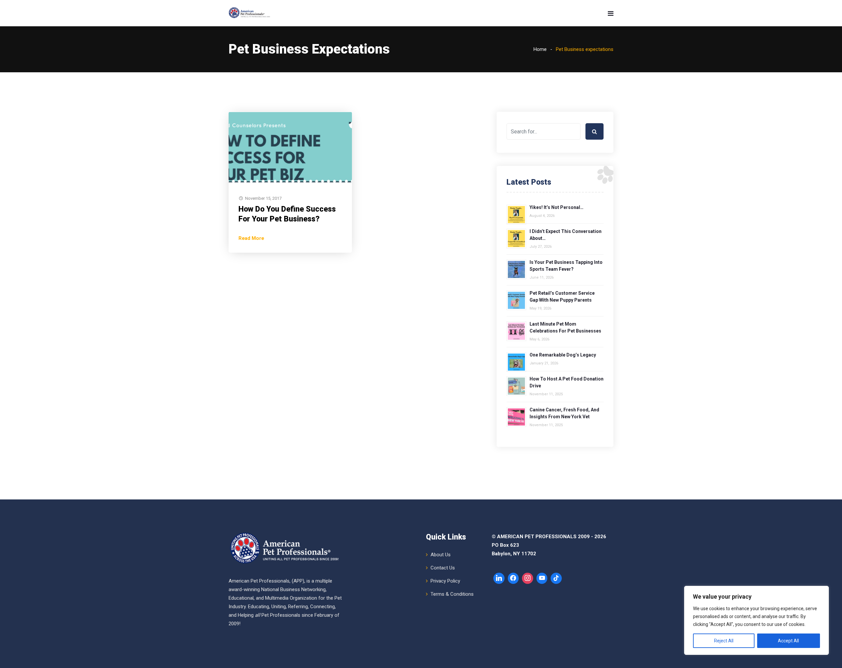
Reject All (723, 640)
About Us (441, 555)
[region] (756, 620)
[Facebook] (513, 578)
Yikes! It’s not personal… (556, 207)
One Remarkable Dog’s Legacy (563, 354)
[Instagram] (527, 578)
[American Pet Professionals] (250, 13)
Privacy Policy (445, 581)
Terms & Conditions (452, 594)
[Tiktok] (556, 578)
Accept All (788, 640)
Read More (251, 238)
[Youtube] (542, 578)
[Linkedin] (499, 578)
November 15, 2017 (263, 198)
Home (540, 49)
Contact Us (443, 568)
